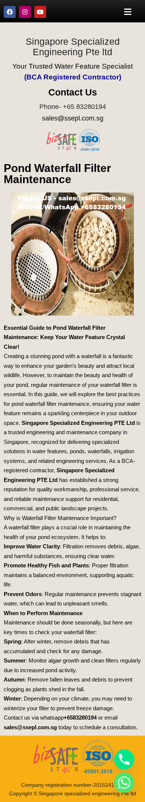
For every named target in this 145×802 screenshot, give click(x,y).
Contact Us (72, 92)
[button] (128, 12)
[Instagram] (25, 12)
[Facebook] (10, 12)
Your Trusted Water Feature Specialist (72, 66)
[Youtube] (40, 12)
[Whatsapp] (124, 783)
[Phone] (124, 759)
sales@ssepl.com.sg (72, 118)
